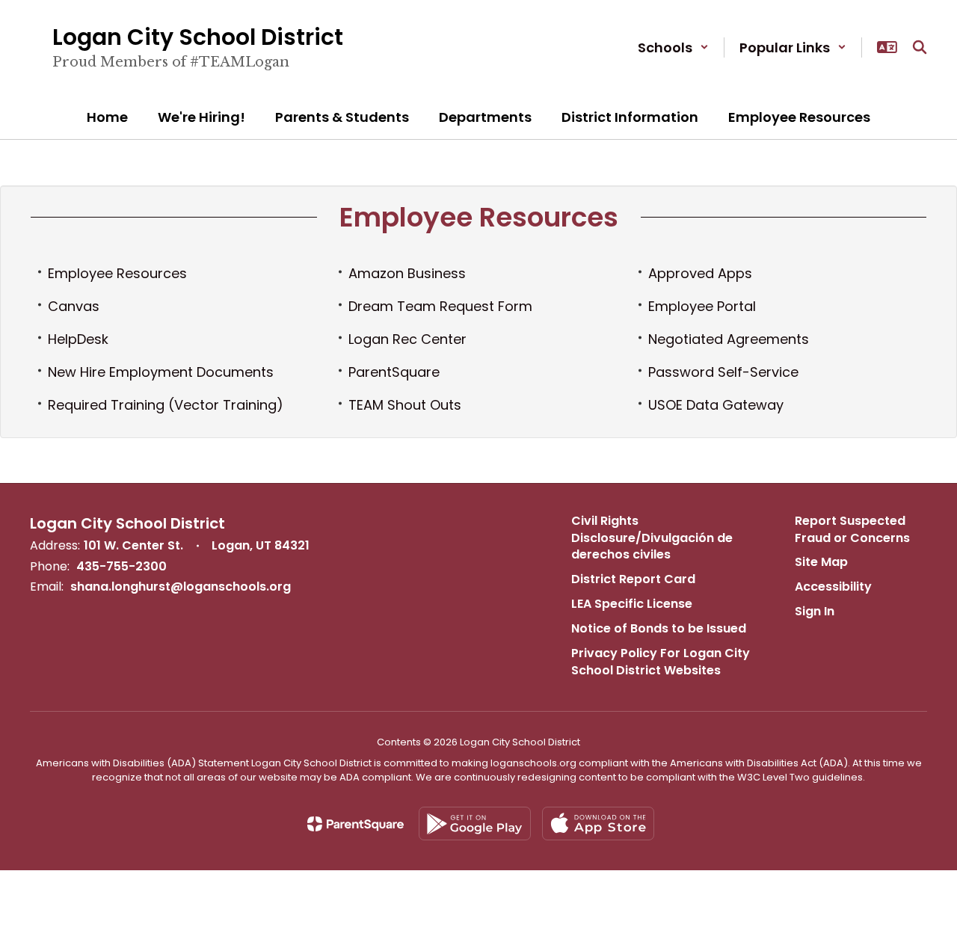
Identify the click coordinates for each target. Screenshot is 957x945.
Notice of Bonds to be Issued (658, 628)
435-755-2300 (121, 566)
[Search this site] (919, 47)
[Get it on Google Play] (475, 823)
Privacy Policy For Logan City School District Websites (660, 661)
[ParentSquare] (355, 824)
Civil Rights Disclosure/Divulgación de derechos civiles (652, 538)
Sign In (814, 611)
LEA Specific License (631, 603)
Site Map (821, 561)
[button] (673, 47)
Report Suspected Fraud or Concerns (852, 529)
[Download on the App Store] (598, 823)
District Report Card (633, 579)
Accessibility (833, 586)
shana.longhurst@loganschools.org (180, 586)
